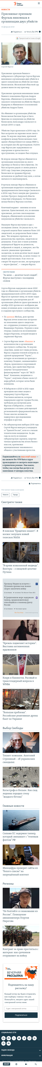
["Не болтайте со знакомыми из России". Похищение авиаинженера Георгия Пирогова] (21, 898)
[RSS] (34, 1038)
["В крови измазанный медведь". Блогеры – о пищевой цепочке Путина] (21, 552)
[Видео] (26, 1064)
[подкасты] (16, 1064)
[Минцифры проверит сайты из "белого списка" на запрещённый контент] (21, 855)
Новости (5, 10)
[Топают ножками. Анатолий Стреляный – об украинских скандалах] (21, 742)
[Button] (16, 31)
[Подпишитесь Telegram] (24, 1038)
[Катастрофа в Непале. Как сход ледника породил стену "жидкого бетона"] (21, 777)
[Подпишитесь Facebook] (8, 1038)
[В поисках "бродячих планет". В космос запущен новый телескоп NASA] (21, 517)
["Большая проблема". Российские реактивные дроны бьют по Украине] (21, 699)
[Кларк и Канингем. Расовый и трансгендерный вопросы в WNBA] (21, 664)
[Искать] (35, 1064)
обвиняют (29, 342)
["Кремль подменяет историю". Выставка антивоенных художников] (21, 630)
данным (10, 317)
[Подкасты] (3, 1043)
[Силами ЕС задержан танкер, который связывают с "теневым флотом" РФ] (21, 820)
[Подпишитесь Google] (3, 1038)
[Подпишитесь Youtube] (19, 1038)
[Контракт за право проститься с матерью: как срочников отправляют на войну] (21, 936)
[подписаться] (8, 1043)
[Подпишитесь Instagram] (29, 1038)
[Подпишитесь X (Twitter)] (14, 1038)
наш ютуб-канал (28, 457)
